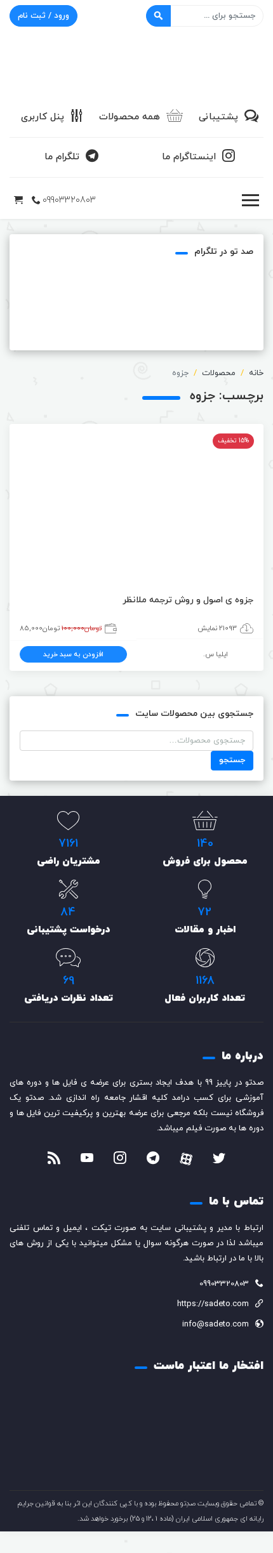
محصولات (219, 373)
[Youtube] (86, 1159)
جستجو (232, 760)
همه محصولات (129, 117)
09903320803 (69, 200)
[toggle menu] (250, 200)
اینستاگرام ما (189, 157)
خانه (256, 373)
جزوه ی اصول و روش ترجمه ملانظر (188, 600)
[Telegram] (153, 1159)
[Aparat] (186, 1159)
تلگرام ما (61, 157)
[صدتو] (136, 66)
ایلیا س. (215, 654)
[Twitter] (219, 1159)
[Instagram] (119, 1159)
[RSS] (53, 1159)
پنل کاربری (42, 117)
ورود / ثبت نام (43, 16)
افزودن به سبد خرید (73, 654)
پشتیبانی (218, 117)
